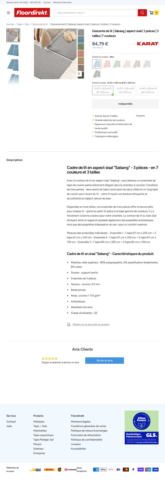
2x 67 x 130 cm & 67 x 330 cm (125, 90)
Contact (47, 2)
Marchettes (40, 430)
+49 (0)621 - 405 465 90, (30, 2)
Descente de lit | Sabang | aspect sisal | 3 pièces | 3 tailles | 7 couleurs (85, 24)
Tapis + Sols (23, 24)
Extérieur (38, 448)
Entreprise (39, 453)
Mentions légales (80, 421)
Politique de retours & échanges (89, 430)
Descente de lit (40, 24)
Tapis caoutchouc (43, 435)
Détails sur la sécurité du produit (91, 324)
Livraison (76, 444)
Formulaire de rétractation (86, 435)
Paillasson (38, 421)
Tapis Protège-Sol (43, 439)
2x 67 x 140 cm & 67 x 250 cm (102, 90)
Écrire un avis (104, 360)
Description (14, 160)
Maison (37, 444)
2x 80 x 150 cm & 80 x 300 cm (148, 90)
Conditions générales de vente (88, 426)
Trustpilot (140, 115)
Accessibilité (78, 448)
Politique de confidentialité (86, 439)
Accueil (10, 24)
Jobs (9, 426)
